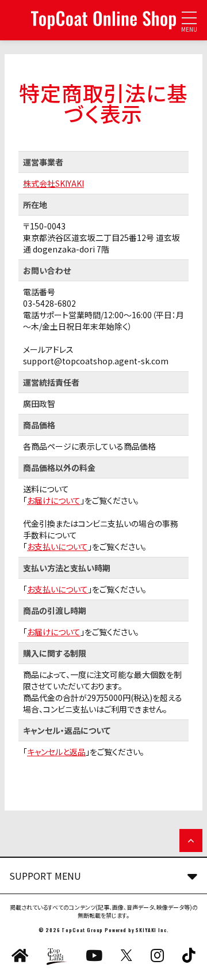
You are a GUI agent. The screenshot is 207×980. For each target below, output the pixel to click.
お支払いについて (57, 546)
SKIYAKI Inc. (152, 929)
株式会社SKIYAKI (53, 183)
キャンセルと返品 (56, 751)
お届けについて (53, 500)
